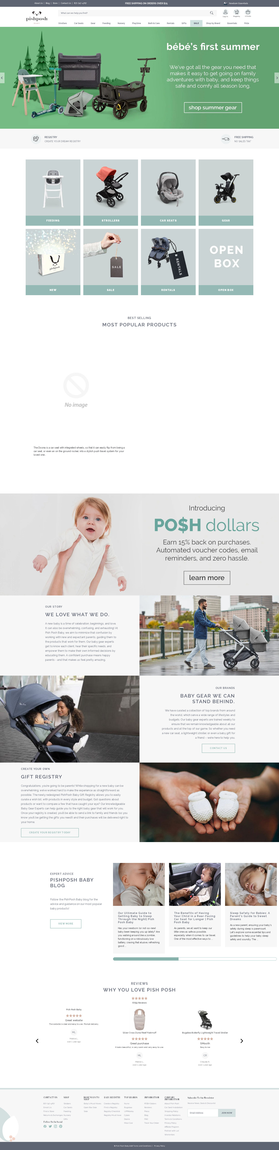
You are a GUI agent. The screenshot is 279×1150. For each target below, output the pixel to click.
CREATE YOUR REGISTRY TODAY (50, 832)
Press (146, 1111)
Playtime (136, 23)
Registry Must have (112, 1115)
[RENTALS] (168, 257)
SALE (196, 23)
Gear (93, 23)
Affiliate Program (172, 1127)
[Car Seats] (168, 187)
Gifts (184, 23)
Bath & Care (154, 23)
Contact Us (66, 3)
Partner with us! (172, 1131)
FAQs (246, 23)
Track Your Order (151, 1123)
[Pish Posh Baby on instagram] (55, 1127)
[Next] (241, 1040)
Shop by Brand (213, 23)
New (53, 290)
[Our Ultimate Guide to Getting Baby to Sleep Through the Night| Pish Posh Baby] (139, 884)
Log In (225, 16)
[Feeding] (53, 187)
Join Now (227, 1113)
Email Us (47, 1107)
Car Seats (78, 23)
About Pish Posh (172, 1103)
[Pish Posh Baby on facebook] (45, 1127)
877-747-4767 (80, 3)
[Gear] (226, 187)
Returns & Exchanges (53, 1115)
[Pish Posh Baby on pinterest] (60, 1127)
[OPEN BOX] (226, 257)
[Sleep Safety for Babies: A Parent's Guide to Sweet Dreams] (251, 884)
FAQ (146, 1119)
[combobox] (137, 13)
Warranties (170, 1134)
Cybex (127, 1115)
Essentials (232, 23)
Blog (48, 3)
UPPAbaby (129, 1111)
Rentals (170, 23)
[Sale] (110, 257)
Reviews (148, 1107)
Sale (111, 290)
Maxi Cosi (128, 1123)
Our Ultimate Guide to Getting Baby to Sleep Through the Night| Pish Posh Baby (136, 918)
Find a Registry (110, 1107)
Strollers (62, 23)
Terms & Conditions (173, 1119)
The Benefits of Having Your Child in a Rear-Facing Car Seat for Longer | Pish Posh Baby (195, 918)
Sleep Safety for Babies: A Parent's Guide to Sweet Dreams (250, 916)
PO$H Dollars (150, 1103)
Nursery (121, 23)
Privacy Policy (170, 1123)
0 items (248, 16)
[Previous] (37, 1040)
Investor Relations (172, 1115)
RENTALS (168, 290)
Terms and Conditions (142, 1146)
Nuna (126, 1103)
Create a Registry (111, 1103)
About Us (38, 3)
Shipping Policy (171, 1111)
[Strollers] (110, 187)
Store (55, 3)
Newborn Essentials (238, 3)
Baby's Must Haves (92, 1103)
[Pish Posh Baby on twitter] (50, 1127)
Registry (236, 16)
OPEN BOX (226, 290)
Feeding (106, 23)
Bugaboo (128, 1107)
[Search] (213, 13)
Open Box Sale (90, 1107)
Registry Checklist (112, 1111)
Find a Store (48, 1111)
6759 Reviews (139, 1002)
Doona (127, 1119)
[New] (53, 257)
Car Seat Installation (174, 1107)
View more (65, 923)
